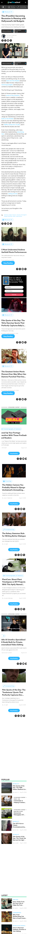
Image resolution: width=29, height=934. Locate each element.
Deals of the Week (10, 441)
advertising (6, 214)
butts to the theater (7, 118)
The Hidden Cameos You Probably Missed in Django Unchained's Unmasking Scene (13, 489)
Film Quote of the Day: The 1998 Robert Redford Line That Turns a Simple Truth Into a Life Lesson (19, 834)
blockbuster (10, 216)
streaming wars (19, 216)
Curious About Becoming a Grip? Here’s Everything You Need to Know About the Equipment (13, 791)
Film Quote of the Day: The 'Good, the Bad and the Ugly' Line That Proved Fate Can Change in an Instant (19, 885)
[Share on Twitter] (5, 40)
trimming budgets (7, 85)
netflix (14, 216)
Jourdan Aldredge (7, 390)
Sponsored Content (7, 652)
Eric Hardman (17, 873)
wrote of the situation (12, 95)
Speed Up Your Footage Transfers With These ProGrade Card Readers (13, 435)
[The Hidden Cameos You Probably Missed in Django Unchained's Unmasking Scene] (14, 470)
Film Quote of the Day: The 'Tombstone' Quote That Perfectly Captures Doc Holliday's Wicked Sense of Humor (13, 695)
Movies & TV (8, 12)
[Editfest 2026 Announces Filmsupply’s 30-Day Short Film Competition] (6, 857)
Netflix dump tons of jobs (12, 124)
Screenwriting (23, 7)
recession (14, 214)
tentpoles (5, 216)
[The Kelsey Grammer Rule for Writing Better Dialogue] (14, 519)
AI (5, 7)
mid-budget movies (24, 214)
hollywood (18, 214)
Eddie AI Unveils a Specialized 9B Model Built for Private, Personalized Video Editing (12, 642)
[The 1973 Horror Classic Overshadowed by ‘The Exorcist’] (6, 869)
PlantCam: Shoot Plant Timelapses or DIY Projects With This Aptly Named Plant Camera (13, 583)
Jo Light (5, 260)
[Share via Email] (8, 40)
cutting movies (12, 194)
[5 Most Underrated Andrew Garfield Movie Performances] (14, 234)
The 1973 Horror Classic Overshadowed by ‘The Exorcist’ (19, 869)
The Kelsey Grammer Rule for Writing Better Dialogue (14, 534)
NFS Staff (4, 447)
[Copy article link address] (11, 40)
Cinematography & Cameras (12, 429)
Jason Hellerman (12, 35)
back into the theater (12, 81)
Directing (13, 7)
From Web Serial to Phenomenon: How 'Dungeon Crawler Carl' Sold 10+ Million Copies (12, 744)
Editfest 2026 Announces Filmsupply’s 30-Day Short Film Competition (19, 858)
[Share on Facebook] (2, 40)
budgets (10, 214)
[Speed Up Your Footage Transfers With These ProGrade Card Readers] (14, 416)
